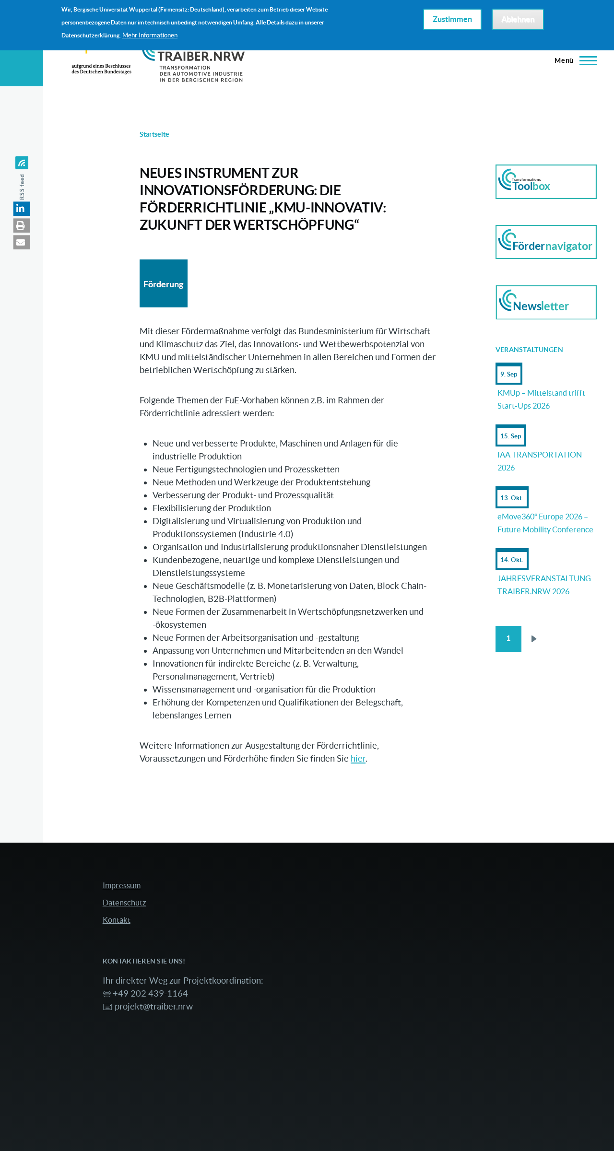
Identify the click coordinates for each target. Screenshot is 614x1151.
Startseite (154, 134)
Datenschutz (124, 902)
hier (358, 758)
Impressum (122, 885)
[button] (21, 208)
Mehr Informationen (149, 35)
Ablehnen (517, 19)
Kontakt (116, 920)
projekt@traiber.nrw (154, 1006)
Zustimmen (452, 19)
